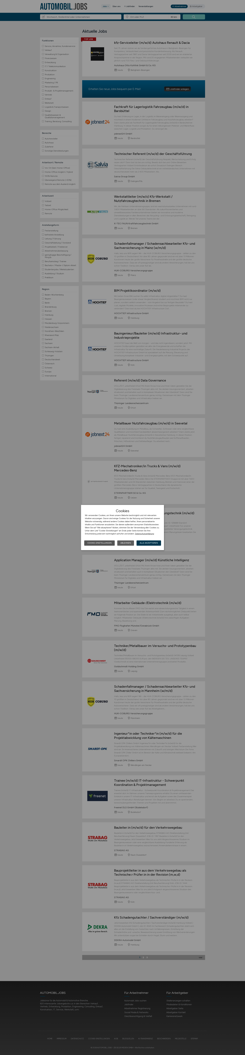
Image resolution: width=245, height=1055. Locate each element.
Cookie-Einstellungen (99, 543)
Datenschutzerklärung (144, 534)
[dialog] (122, 527)
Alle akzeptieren (149, 543)
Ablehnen (125, 543)
